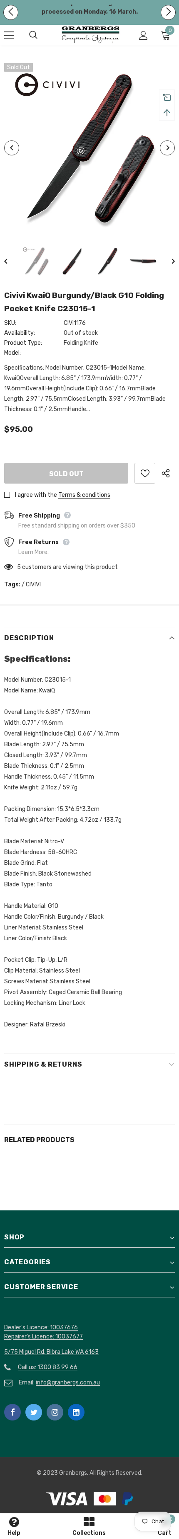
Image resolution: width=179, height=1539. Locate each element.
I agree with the (36, 494)
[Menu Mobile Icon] (9, 35)
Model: (12, 352)
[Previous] (11, 147)
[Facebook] (12, 1412)
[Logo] (90, 35)
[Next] (167, 147)
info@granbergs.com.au (68, 1382)
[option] (89, 148)
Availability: (19, 332)
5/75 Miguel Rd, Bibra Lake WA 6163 (51, 1351)
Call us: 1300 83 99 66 (47, 1367)
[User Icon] (143, 35)
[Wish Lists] (144, 473)
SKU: (10, 323)
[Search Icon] (41, 35)
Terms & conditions (84, 494)
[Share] (168, 473)
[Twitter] (33, 1412)
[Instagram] (55, 1412)
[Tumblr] (76, 1412)
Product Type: (23, 342)
